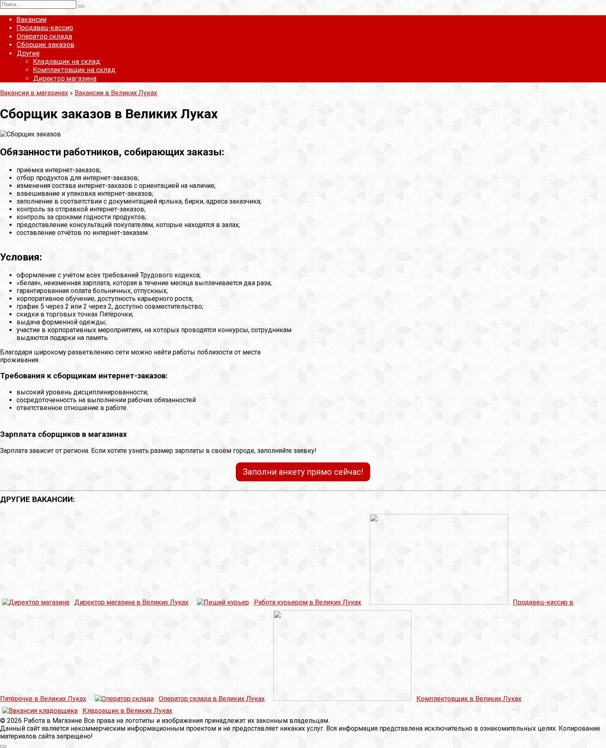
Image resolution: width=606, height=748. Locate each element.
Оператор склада (44, 36)
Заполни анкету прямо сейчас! (303, 472)
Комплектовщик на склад (74, 70)
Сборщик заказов (45, 44)
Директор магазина (64, 78)
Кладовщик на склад (66, 61)
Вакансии (31, 19)
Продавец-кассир (44, 27)
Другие (28, 53)
